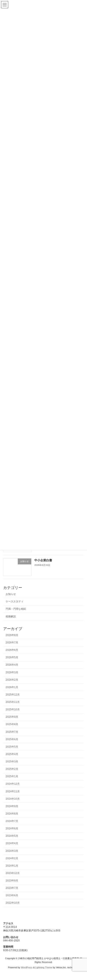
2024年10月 (13, 798)
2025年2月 (12, 769)
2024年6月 (12, 828)
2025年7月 (12, 731)
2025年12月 (13, 694)
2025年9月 (12, 717)
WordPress (27, 967)
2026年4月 (12, 665)
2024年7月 (12, 821)
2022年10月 (13, 903)
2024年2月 (12, 858)
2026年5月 (12, 657)
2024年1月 (12, 865)
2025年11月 (13, 702)
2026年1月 (12, 687)
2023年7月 (12, 888)
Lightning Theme (43, 967)
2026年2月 (12, 679)
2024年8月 (12, 813)
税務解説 (11, 616)
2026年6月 (12, 650)
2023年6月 (12, 895)
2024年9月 (12, 806)
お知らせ (11, 594)
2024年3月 (12, 850)
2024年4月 (12, 843)
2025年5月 (12, 746)
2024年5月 (12, 836)
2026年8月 (12, 635)
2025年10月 (13, 709)
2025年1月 (12, 776)
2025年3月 (12, 761)
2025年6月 (12, 739)
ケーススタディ (14, 601)
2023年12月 (13, 873)
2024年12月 (13, 784)
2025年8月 (12, 724)
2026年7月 (12, 642)
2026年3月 (12, 672)
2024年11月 (13, 791)
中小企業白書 (43, 560)
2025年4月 (12, 754)
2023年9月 (12, 880)
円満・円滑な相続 (16, 609)
